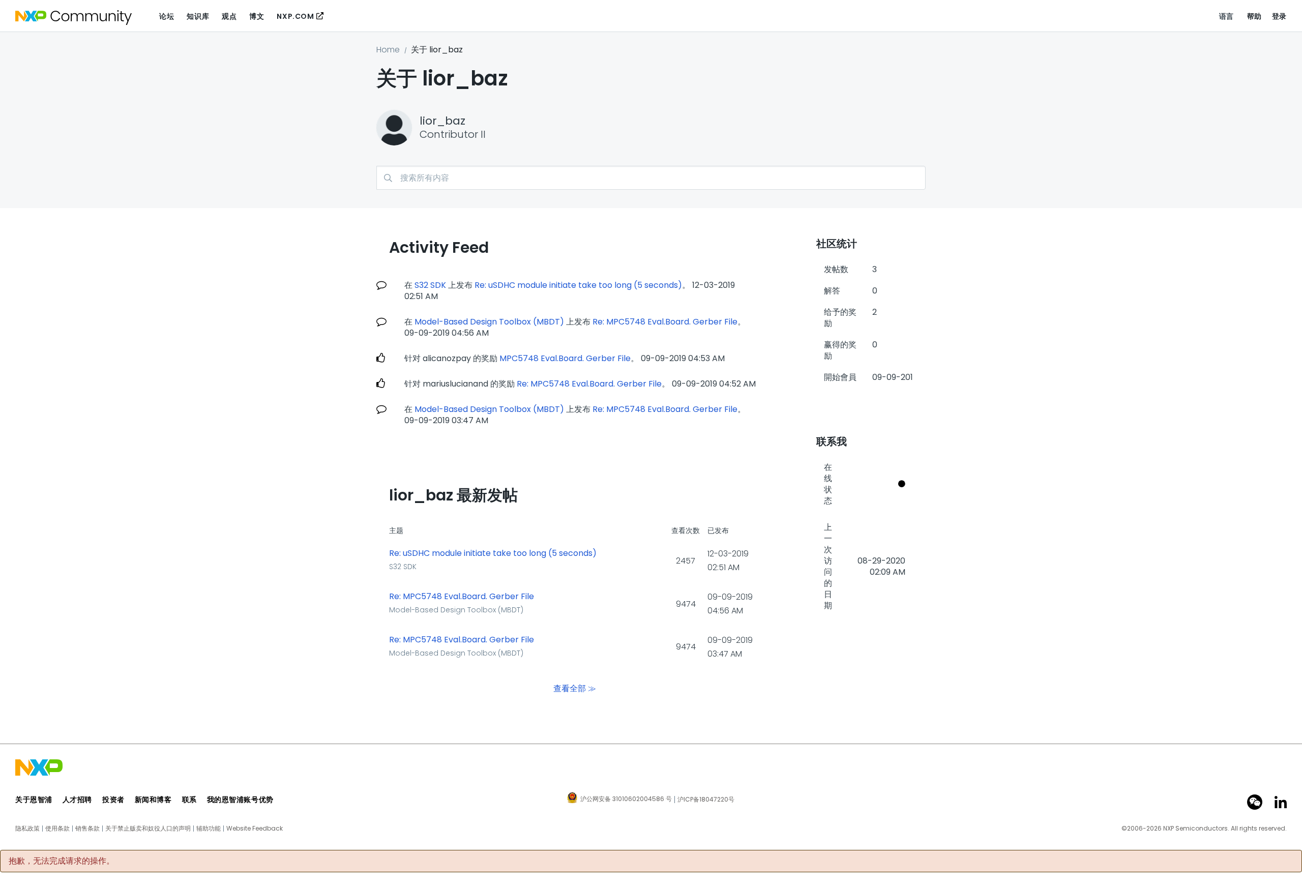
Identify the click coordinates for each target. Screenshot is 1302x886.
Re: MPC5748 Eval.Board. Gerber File (665, 322)
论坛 (166, 16)
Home (388, 49)
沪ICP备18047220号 (705, 799)
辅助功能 (208, 828)
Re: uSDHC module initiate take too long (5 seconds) (578, 285)
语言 (1226, 16)
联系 (189, 799)
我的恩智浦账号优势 (240, 799)
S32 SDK (430, 285)
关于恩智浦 (33, 799)
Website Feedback (254, 828)
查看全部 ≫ (574, 688)
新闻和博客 (153, 799)
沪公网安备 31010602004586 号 (626, 799)
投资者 (113, 799)
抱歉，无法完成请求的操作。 (61, 861)
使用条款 (57, 828)
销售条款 (87, 828)
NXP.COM (295, 16)
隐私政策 (27, 828)
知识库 (198, 16)
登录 (1279, 16)
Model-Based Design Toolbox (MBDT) (489, 322)
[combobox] (651, 178)
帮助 (1254, 16)
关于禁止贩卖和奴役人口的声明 (148, 828)
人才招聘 (77, 799)
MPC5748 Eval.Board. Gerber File (565, 358)
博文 (256, 16)
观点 (229, 16)
